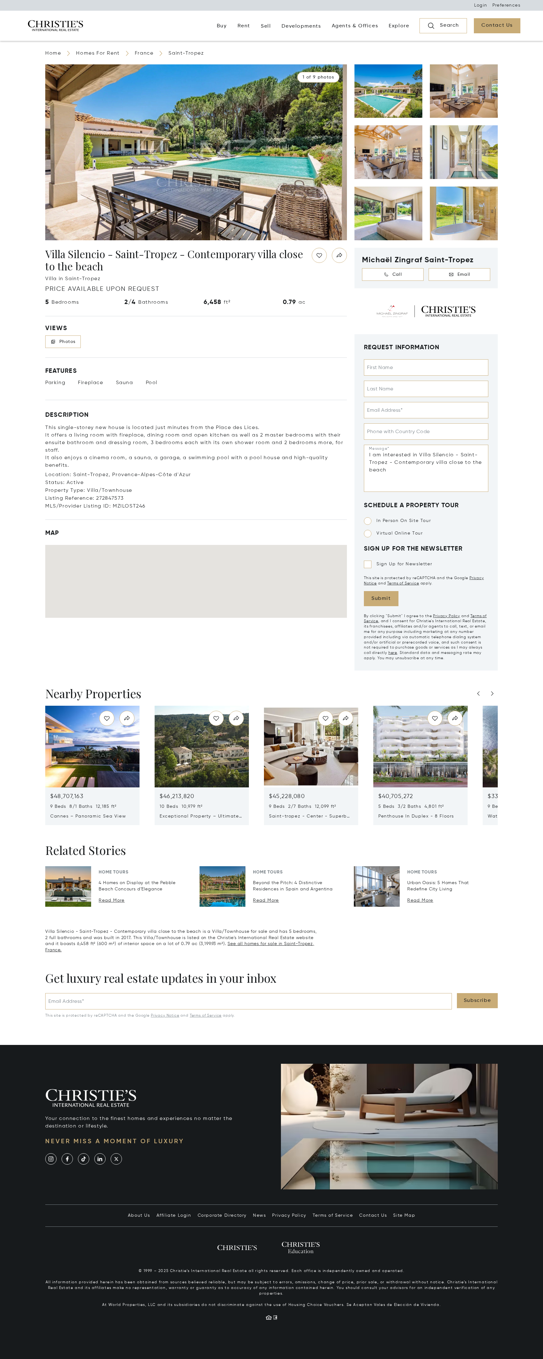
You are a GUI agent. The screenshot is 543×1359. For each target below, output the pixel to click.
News (259, 1215)
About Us (139, 1215)
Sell (266, 26)
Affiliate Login (173, 1215)
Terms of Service (403, 583)
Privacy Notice (165, 1016)
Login (480, 5)
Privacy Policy (446, 616)
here (392, 653)
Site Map (404, 1215)
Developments (301, 26)
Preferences (506, 5)
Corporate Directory (222, 1215)
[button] (318, 77)
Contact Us (373, 1215)
